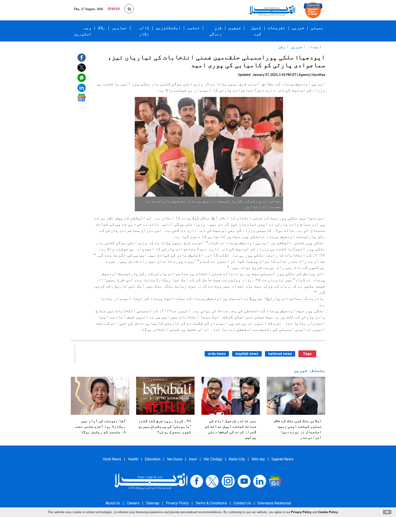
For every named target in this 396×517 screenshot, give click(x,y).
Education (152, 459)
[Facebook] (196, 481)
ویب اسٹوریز (82, 30)
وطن (281, 47)
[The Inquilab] (151, 481)
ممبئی (317, 27)
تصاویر (119, 27)
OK (387, 512)
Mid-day (258, 459)
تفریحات (276, 27)
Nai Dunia (174, 459)
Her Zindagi (213, 459)
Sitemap (152, 503)
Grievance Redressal (274, 503)
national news (280, 354)
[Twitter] (212, 481)
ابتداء (314, 47)
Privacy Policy (177, 503)
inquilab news (246, 354)
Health (133, 459)
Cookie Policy (328, 512)
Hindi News (112, 459)
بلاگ (101, 27)
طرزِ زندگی (215, 30)
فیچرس (234, 27)
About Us (112, 503)
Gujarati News (283, 459)
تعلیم (193, 27)
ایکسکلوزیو (168, 27)
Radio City (237, 459)
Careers (133, 503)
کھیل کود (256, 30)
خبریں (298, 27)
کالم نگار (144, 30)
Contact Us (242, 503)
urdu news (217, 354)
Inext (193, 459)
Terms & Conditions (211, 503)
